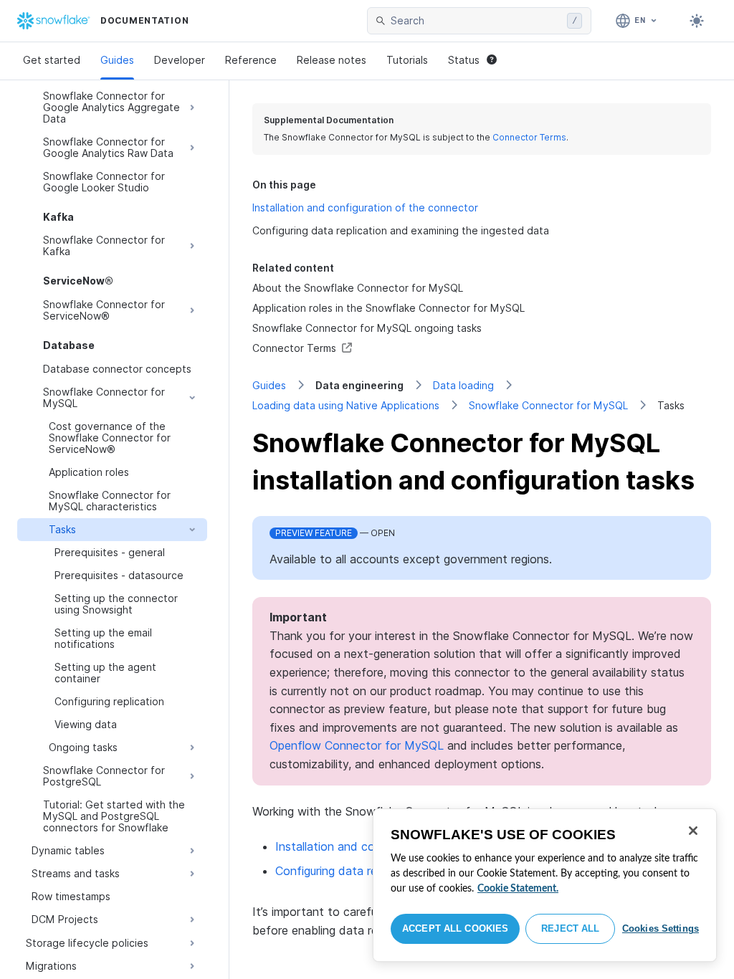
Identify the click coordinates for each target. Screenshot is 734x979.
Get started (51, 60)
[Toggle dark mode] (696, 20)
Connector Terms (529, 137)
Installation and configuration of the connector (365, 207)
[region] (545, 885)
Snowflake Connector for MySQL (548, 405)
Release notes (331, 60)
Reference (251, 60)
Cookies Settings (660, 928)
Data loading (463, 385)
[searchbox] (476, 21)
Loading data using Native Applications (345, 405)
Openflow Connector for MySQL (357, 745)
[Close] (693, 830)
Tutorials (407, 60)
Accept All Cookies (455, 928)
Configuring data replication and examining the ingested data (400, 230)
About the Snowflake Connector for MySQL (357, 288)
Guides (117, 60)
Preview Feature (313, 532)
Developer (179, 60)
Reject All (570, 928)
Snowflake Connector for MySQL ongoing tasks (367, 328)
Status (464, 60)
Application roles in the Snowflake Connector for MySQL (388, 308)
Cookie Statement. (517, 889)
